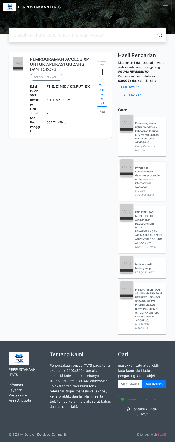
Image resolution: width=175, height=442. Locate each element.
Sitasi (102, 114)
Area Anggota (20, 400)
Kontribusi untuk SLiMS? (145, 411)
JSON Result (131, 95)
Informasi (16, 385)
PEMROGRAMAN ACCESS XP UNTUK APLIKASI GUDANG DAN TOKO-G (59, 64)
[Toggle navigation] (166, 7)
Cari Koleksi (153, 384)
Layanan (15, 390)
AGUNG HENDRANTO (46, 77)
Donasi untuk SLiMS (142, 399)
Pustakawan (18, 395)
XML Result (130, 87)
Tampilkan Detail (102, 94)
